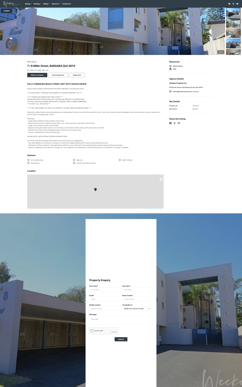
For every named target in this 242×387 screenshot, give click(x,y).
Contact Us (66, 4)
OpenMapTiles (151, 208)
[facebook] (229, 4)
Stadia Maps (146, 208)
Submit (121, 339)
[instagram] (233, 4)
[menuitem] (28, 4)
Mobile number (95, 305)
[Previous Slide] (2, 31)
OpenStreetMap (156, 208)
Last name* (126, 286)
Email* (91, 295)
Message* (93, 314)
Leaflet (141, 208)
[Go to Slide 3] (233, 33)
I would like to (127, 305)
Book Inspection (58, 75)
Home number (127, 295)
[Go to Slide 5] (233, 54)
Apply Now (77, 75)
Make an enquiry (37, 75)
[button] (28, 4)
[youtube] (237, 4)
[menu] (47, 4)
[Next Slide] (223, 31)
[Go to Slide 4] (233, 43)
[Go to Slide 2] (233, 23)
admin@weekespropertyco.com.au (186, 91)
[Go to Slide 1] (233, 12)
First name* (93, 286)
